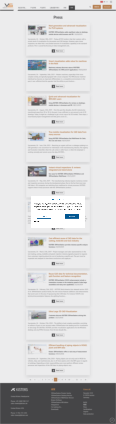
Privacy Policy (70, 225)
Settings (44, 216)
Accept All (72, 216)
